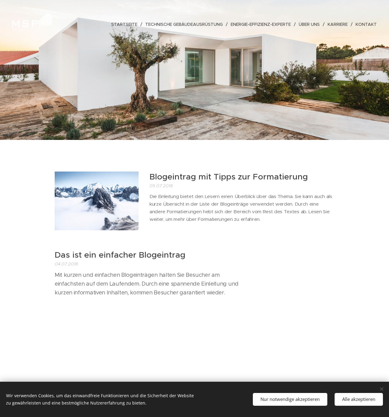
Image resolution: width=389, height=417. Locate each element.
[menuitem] (126, 24)
